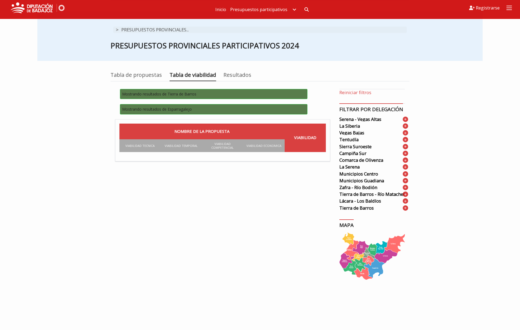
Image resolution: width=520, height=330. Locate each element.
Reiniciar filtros (355, 92)
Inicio (220, 9)
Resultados (237, 74)
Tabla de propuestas (136, 74)
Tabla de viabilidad (193, 74)
